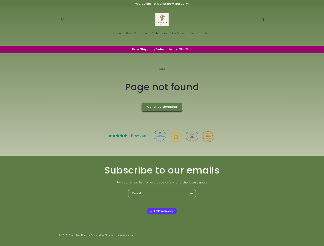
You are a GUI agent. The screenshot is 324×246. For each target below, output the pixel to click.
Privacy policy (125, 235)
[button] (63, 19)
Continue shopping (162, 107)
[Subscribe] (191, 193)
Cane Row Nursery (79, 235)
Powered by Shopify (102, 235)
